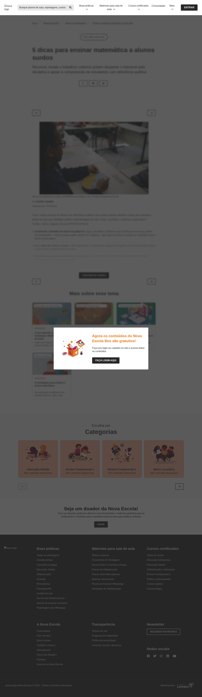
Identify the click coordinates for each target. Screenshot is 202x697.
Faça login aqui (105, 360)
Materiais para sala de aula (111, 7)
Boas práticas (86, 5)
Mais (171, 5)
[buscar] (70, 7)
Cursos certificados (138, 5)
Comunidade (158, 6)
